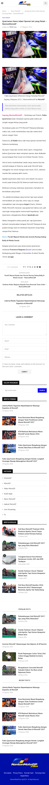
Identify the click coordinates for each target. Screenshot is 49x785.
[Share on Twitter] (30, 267)
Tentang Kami (40, 773)
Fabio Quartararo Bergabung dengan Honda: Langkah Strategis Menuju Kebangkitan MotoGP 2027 (23, 460)
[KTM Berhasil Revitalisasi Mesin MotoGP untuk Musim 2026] (9, 434)
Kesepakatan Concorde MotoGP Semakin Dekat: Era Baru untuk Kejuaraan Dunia (30, 669)
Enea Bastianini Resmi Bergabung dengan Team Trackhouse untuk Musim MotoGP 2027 (31, 419)
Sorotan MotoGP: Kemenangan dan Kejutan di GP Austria (24, 644)
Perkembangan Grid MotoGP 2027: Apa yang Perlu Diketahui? (31, 544)
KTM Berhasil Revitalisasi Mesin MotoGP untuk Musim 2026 (30, 432)
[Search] (45, 3)
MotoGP (7, 483)
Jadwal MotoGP (10, 504)
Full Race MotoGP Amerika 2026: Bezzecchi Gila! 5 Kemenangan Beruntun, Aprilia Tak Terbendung (31, 587)
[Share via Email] (40, 267)
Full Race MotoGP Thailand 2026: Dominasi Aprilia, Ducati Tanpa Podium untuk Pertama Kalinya (31, 531)
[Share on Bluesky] (37, 267)
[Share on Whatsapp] (32, 267)
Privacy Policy (18, 773)
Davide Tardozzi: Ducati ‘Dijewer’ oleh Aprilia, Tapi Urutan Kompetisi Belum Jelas (31, 573)
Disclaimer (8, 773)
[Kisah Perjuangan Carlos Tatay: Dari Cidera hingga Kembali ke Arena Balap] (9, 656)
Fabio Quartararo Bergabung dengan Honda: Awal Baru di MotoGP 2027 (32, 446)
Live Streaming (9, 509)
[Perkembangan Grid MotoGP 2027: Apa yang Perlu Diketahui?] (9, 546)
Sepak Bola (24, 776)
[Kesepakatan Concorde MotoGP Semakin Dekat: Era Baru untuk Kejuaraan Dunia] (9, 670)
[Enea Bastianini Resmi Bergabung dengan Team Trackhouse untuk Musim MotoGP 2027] (9, 420)
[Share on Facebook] (27, 267)
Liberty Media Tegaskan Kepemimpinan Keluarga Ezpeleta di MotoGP (21, 407)
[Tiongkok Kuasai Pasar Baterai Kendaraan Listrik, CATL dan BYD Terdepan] (9, 560)
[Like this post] (25, 267)
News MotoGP (15, 11)
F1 (5, 514)
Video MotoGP (9, 488)
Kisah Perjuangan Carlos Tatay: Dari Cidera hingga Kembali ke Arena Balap (32, 655)
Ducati (28, 249)
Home (4, 11)
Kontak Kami (28, 773)
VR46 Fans (13, 27)
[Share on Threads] (35, 267)
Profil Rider (8, 494)
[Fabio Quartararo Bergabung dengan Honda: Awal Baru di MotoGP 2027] (9, 448)
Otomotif (8, 478)
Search (42, 390)
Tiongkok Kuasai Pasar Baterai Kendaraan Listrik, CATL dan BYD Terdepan (30, 559)
